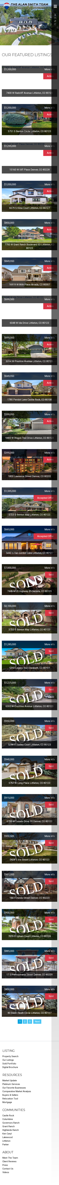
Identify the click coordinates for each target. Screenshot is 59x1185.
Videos (5, 1172)
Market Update (9, 1080)
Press (5, 1165)
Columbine (7, 1119)
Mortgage (7, 1102)
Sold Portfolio (9, 1063)
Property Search (10, 1056)
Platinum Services (11, 1084)
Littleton (6, 1141)
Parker (5, 1144)
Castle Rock (8, 1115)
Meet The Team (10, 1158)
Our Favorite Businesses (14, 1088)
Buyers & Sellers (10, 1095)
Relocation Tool (10, 1098)
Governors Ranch (11, 1123)
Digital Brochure (10, 1067)
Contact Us (7, 1168)
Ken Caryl (7, 1133)
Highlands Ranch (10, 1130)
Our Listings (8, 1060)
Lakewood (7, 1137)
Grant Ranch (8, 1126)
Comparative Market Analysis (16, 1091)
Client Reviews (9, 1161)
